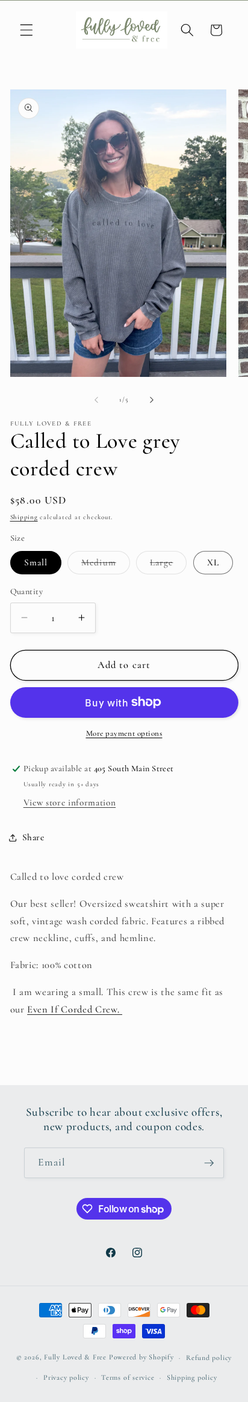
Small (36, 562)
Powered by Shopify (141, 1357)
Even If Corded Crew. (74, 1009)
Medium (105, 565)
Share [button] (33, 837)
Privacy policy (66, 1377)
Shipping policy (192, 1377)
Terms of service (127, 1377)
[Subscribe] (208, 1163)
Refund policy (209, 1357)
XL (213, 562)
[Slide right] (151, 400)
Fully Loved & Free (75, 1357)
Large (168, 565)
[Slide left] (96, 400)
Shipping (24, 517)
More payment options (124, 733)
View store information (69, 802)
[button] (26, 30)
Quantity (26, 591)
